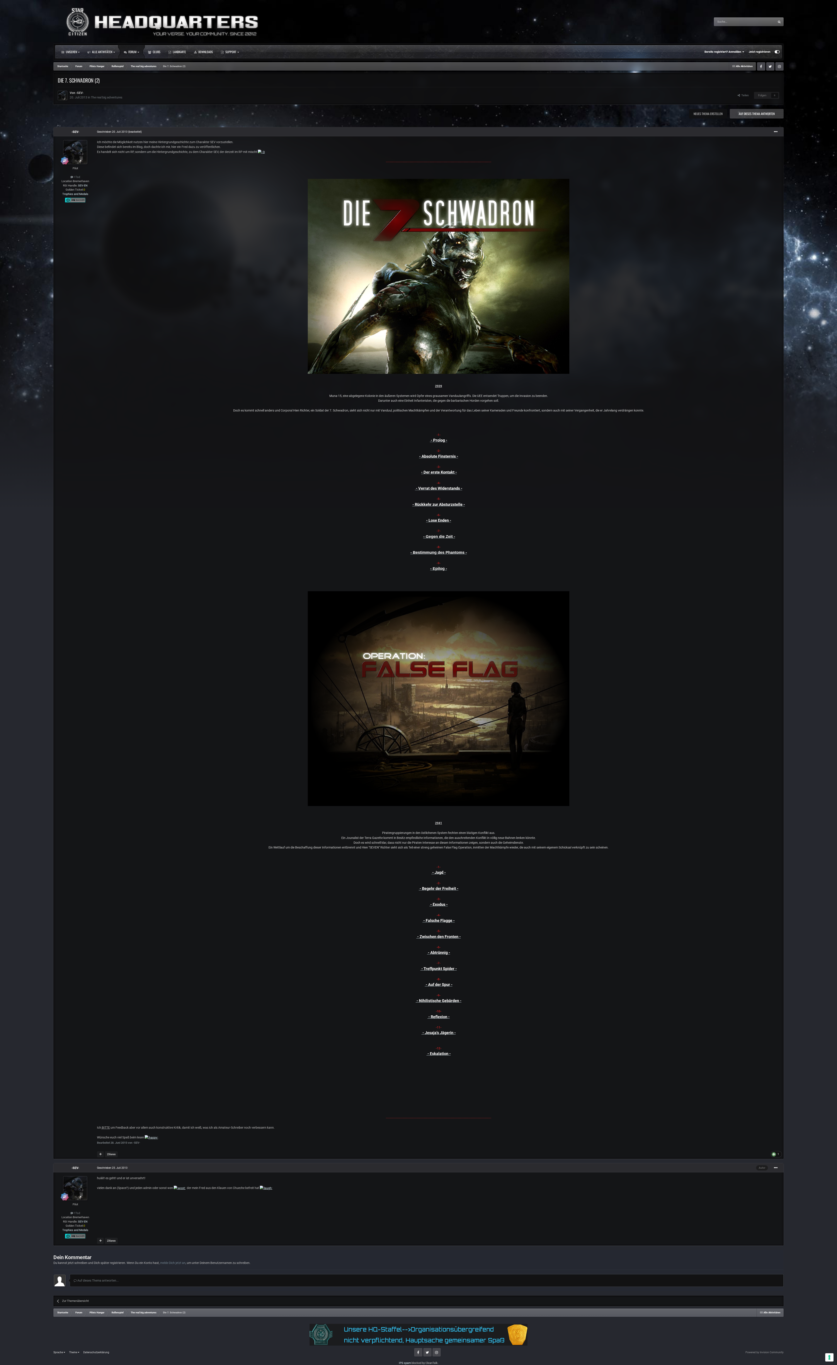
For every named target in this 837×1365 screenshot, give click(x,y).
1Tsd (76, 177)
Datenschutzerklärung (96, 1352)
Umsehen (71, 51)
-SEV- (79, 93)
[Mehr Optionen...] (775, 131)
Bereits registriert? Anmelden (723, 51)
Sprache (58, 1352)
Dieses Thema (760, 21)
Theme (73, 1352)
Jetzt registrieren (759, 51)
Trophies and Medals (75, 194)
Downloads (205, 51)
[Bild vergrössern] (261, 152)
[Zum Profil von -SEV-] (62, 95)
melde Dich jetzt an (172, 1263)
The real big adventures (106, 97)
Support (230, 51)
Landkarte (179, 51)
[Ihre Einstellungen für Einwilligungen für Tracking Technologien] (829, 1357)
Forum (132, 51)
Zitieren (111, 1154)
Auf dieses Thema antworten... (98, 1280)
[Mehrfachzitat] (100, 1154)
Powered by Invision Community (764, 1352)
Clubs (156, 51)
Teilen (744, 95)
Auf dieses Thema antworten (757, 113)
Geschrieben (112, 131)
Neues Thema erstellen (708, 113)
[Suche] (779, 21)
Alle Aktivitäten (101, 51)
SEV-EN (82, 185)
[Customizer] (777, 51)
